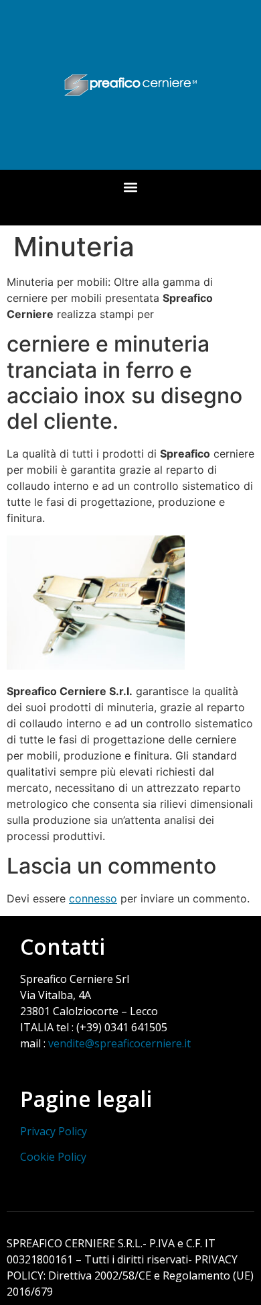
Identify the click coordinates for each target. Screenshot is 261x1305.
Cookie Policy (53, 1156)
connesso (93, 898)
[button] (131, 187)
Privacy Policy (53, 1131)
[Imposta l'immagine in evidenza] (96, 665)
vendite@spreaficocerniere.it (119, 1043)
